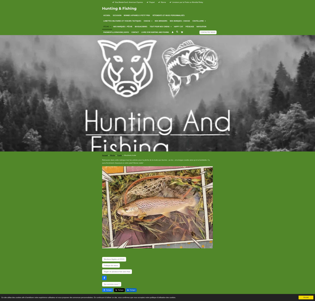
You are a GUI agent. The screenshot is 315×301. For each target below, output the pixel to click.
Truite (119, 155)
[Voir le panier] (182, 32)
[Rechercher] (177, 32)
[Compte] (172, 32)
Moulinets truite (130, 155)
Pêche (112, 155)
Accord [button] (305, 297)
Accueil (105, 155)
